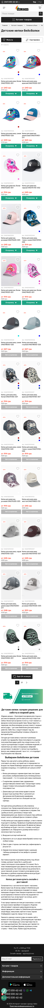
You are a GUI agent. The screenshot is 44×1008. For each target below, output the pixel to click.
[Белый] (39, 72)
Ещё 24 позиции (24, 676)
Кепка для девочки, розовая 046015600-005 (10, 239)
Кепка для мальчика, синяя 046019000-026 (11, 135)
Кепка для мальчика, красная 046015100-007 (31, 396)
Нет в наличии (11, 355)
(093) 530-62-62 (13, 997)
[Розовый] (18, 179)
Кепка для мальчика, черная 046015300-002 (31, 657)
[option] (22, 696)
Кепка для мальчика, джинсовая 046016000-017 (10, 606)
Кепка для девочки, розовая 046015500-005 (31, 605)
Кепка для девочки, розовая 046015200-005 (10, 500)
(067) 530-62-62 (13, 990)
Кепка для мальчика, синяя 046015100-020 (11, 448)
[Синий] (18, 74)
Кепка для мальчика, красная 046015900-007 (31, 553)
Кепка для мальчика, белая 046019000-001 (11, 82)
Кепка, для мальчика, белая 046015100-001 (9, 396)
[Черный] (18, 649)
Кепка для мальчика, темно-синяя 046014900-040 (32, 240)
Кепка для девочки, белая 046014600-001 (31, 291)
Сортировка (35, 40)
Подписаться (37, 959)
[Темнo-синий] (18, 388)
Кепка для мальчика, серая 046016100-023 (11, 553)
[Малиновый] (39, 281)
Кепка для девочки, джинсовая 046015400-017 (31, 136)
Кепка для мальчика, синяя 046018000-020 (11, 344)
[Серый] (18, 647)
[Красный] (18, 72)
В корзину (10, 94)
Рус (40, 2)
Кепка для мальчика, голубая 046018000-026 (31, 344)
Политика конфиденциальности (22, 1006)
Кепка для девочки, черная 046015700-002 (31, 187)
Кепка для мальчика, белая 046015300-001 (11, 657)
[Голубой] (18, 336)
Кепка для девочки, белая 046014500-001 (10, 291)
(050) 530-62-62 (13, 994)
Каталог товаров (24, 20)
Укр (34, 2)
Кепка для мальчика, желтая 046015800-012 (31, 500)
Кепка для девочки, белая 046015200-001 (10, 187)
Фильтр (9, 40)
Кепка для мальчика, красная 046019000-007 (31, 82)
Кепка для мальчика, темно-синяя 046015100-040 (31, 449)
